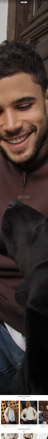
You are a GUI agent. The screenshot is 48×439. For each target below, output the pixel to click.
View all (24, 398)
